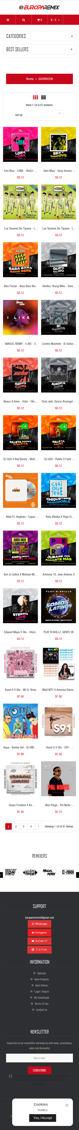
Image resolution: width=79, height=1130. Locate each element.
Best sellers (17, 49)
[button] (23, 20)
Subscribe (39, 1070)
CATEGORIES (16, 36)
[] (38, 826)
